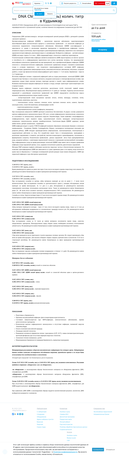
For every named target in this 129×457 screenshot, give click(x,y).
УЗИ (68, 440)
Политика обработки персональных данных (73, 427)
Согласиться (98, 450)
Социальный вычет (66, 429)
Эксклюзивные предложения (103, 411)
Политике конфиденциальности (65, 452)
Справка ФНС (64, 414)
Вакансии (40, 422)
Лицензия (40, 424)
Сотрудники (40, 414)
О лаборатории (41, 411)
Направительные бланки (101, 414)
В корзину (102, 50)
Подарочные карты (66, 419)
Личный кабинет (86, 3)
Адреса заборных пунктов (45, 419)
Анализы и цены (65, 411)
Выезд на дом (71, 438)
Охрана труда (41, 427)
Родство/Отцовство (66, 424)
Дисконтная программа (67, 417)
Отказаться (110, 450)
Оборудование (41, 417)
